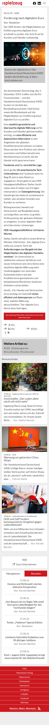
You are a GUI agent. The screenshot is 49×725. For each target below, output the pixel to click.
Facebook (24, 698)
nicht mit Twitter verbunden (27, 329)
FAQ (24, 668)
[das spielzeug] (12, 3)
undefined (5, 329)
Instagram (24, 689)
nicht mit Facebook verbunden (5, 325)
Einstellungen (8, 332)
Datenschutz (24, 677)
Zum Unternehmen (26, 564)
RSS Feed (24, 702)
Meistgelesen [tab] (13, 573)
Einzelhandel (12, 351)
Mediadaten (24, 681)
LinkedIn (24, 694)
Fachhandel (27, 351)
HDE (7, 348)
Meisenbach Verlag (24, 673)
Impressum (24, 685)
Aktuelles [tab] (36, 573)
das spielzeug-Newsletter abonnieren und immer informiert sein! (24, 316)
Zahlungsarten (20, 348)
